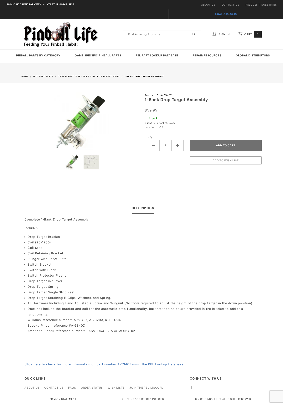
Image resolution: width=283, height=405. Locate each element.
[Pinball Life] (59, 34)
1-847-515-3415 (226, 14)
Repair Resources (207, 55)
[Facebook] (193, 389)
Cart (251, 34)
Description (143, 208)
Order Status (92, 387)
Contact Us (230, 4)
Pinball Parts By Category (38, 55)
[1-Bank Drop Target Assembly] (80, 123)
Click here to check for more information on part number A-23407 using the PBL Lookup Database (103, 364)
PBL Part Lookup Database (157, 55)
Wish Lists (116, 387)
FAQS (72, 387)
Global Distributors (253, 55)
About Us (208, 4)
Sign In (224, 34)
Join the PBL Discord (146, 387)
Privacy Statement (62, 398)
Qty (150, 136)
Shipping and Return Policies (143, 398)
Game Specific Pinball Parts (98, 55)
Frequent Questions (261, 4)
